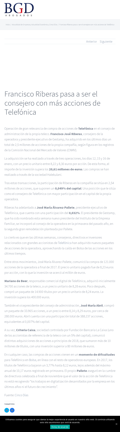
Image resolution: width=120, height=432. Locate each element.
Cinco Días (21, 395)
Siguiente (106, 41)
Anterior (91, 41)
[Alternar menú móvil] (114, 6)
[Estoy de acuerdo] (116, 424)
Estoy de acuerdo (60, 427)
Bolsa (32, 360)
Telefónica (65, 243)
